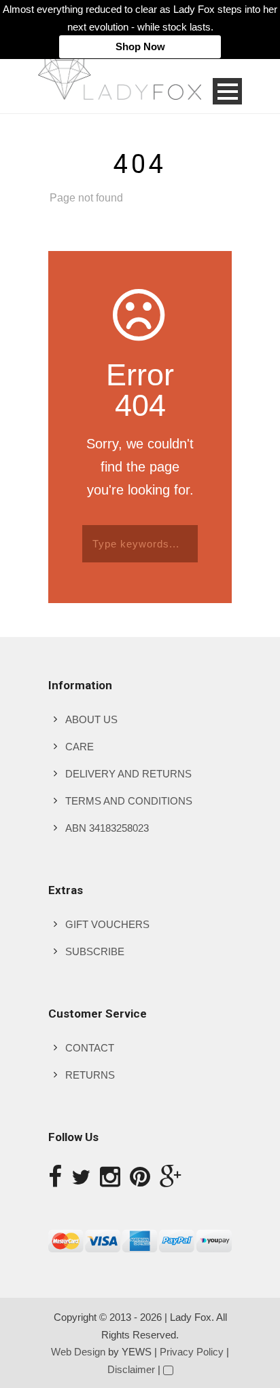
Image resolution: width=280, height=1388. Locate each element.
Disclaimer (131, 1369)
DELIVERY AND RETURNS (128, 773)
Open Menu (227, 91)
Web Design (78, 1351)
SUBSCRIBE (94, 951)
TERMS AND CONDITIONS (128, 801)
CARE (79, 746)
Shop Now (140, 46)
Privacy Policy (192, 1351)
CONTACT (89, 1048)
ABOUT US (91, 719)
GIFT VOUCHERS (107, 924)
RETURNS (90, 1075)
